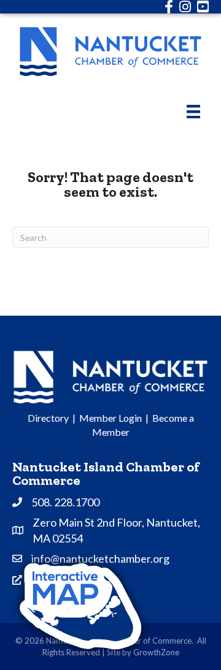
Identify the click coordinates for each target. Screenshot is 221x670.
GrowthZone (156, 652)
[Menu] (193, 111)
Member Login (110, 418)
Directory (48, 418)
